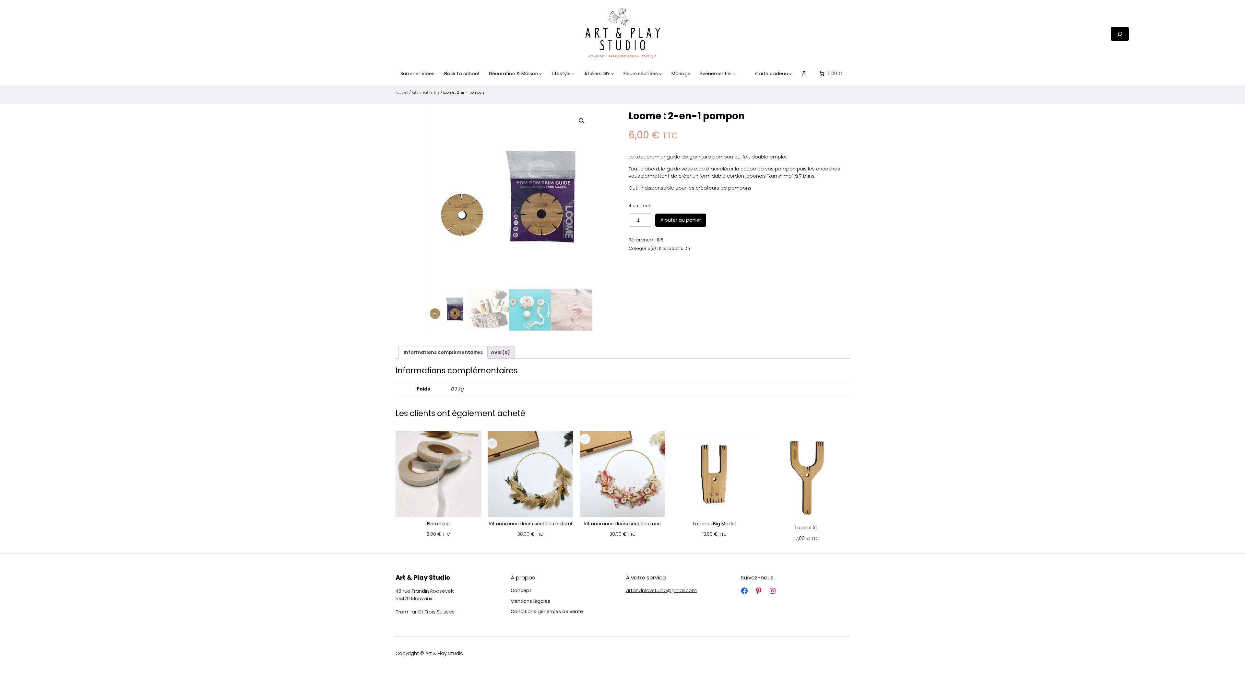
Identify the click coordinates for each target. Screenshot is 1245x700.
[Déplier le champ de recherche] (1120, 34)
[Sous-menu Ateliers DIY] (612, 73)
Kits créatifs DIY (426, 92)
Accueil (402, 92)
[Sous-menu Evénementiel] (734, 73)
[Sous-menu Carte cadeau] (790, 73)
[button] (581, 121)
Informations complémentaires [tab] (443, 352)
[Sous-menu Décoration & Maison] (540, 73)
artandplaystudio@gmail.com (661, 590)
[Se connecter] (804, 73)
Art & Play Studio (423, 577)
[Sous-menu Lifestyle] (573, 73)
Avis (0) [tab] (500, 352)
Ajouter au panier (680, 220)
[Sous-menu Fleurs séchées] (660, 73)
